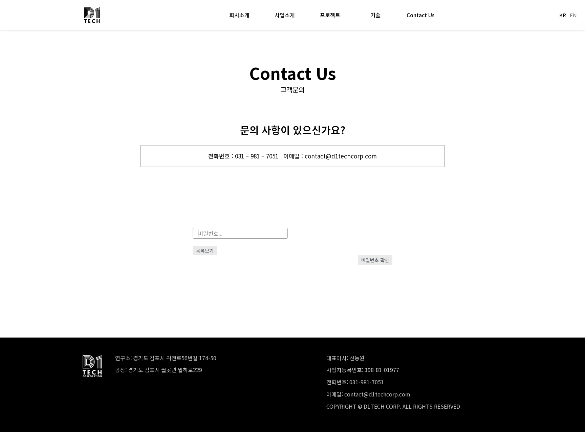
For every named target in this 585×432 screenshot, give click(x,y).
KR (562, 15)
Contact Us (421, 15)
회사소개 (239, 15)
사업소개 (285, 15)
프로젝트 (330, 15)
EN (573, 15)
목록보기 (205, 250)
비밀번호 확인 (375, 260)
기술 (375, 15)
